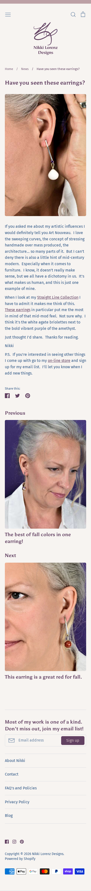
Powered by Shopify (20, 859)
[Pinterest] (20, 841)
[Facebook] (5, 841)
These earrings (17, 309)
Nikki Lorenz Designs (47, 854)
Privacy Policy (17, 802)
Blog (9, 815)
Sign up (72, 740)
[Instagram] (12, 841)
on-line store (59, 360)
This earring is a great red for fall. (43, 677)
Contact (11, 774)
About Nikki (15, 760)
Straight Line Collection (57, 297)
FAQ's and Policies (21, 788)
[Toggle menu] (8, 14)
